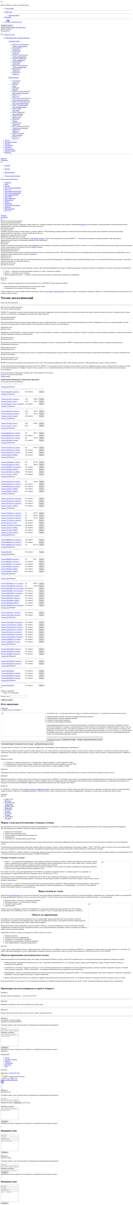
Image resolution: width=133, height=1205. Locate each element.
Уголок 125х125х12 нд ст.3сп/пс (11, 629)
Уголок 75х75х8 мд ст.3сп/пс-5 (11, 525)
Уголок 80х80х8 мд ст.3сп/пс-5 (11, 544)
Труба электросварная (19, 46)
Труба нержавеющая (19, 67)
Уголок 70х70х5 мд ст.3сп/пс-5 (11, 498)
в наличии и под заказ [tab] (53, 739)
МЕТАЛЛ (8, 801)
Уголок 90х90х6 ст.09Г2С (9, 569)
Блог (6, 1066)
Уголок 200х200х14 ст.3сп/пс (10, 675)
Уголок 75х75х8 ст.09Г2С (9, 532)
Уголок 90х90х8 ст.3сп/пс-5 (10, 566)
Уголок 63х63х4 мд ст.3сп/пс (10, 486)
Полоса (14, 121)
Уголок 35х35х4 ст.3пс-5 (9, 423)
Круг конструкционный (20, 93)
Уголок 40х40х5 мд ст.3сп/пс (10, 435)
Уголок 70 (4, 493)
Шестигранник (17, 135)
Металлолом (16, 117)
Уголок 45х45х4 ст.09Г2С (9, 455)
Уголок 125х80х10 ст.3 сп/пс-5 (11, 639)
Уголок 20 (4, 387)
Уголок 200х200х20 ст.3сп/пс (10, 678)
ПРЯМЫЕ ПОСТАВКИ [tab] (68, 739)
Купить (42, 392)
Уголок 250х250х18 (7, 685)
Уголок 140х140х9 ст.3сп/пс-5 (11, 649)
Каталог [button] (14, 38)
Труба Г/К (15, 53)
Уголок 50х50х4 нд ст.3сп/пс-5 (11, 467)
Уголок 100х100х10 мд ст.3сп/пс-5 (12, 605)
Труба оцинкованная (19, 57)
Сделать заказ (9, 149)
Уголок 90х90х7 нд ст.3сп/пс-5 (11, 564)
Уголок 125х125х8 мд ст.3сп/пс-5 (12, 622)
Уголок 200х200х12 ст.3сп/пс (10, 673)
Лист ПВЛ (15, 110)
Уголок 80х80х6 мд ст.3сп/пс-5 (11, 540)
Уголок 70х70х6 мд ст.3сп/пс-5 (11, 501)
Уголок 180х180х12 (7, 671)
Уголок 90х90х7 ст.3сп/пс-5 (10, 561)
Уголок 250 (5, 680)
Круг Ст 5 (15, 138)
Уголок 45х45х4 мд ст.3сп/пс (10, 447)
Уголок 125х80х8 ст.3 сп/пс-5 (10, 641)
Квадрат (15, 89)
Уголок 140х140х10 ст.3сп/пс (10, 651)
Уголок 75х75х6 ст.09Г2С (9, 530)
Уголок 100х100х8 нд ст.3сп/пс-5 (12, 593)
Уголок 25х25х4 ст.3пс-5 (9, 401)
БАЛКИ (7, 815)
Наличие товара (14, 15)
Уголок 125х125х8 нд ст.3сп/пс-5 (12, 634)
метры (5, 693)
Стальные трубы (14, 41)
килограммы (14, 693)
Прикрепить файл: (7, 1102)
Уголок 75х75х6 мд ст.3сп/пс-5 (11, 518)
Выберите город (6, 25)
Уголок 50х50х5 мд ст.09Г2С (10, 472)
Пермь (12, 27)
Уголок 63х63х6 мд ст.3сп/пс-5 (11, 484)
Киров (8, 27)
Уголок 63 (4, 476)
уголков (41, 238)
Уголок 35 (4, 418)
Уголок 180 (5, 666)
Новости (7, 144)
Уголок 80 (4, 535)
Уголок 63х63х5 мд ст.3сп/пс (10, 481)
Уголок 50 (4, 457)
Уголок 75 (4, 508)
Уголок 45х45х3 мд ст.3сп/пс (10, 450)
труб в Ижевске (33, 245)
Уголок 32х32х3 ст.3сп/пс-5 (10, 411)
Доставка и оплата (11, 142)
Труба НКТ (16, 64)
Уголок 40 (4, 428)
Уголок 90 (4, 554)
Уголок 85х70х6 (6, 552)
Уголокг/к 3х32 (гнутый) (9, 416)
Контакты (8, 147)
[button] (66, 383)
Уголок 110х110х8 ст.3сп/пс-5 (11, 615)
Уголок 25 (4, 394)
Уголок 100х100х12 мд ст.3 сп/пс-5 (12, 588)
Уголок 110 (4, 607)
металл (33, 789)
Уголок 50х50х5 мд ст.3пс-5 (10, 464)
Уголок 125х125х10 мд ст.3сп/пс (11, 625)
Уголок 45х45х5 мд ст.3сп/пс (10, 452)
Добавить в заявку (7, 700)
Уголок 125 (5, 617)
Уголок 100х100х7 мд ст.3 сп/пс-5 (12, 583)
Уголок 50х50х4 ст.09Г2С (9, 469)
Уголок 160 (5, 656)
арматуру (27, 789)
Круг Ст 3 (15, 96)
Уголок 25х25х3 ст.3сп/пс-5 (10, 399)
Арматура (15, 82)
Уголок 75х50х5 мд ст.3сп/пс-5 (11, 513)
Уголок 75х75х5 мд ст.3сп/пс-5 (11, 515)
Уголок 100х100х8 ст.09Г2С (10, 600)
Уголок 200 (5, 573)
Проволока (16, 124)
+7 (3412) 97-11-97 (16, 22)
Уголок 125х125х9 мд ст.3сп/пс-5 (12, 637)
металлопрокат (59, 291)
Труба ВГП (16, 50)
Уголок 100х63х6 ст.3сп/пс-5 (10, 595)
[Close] (1, 1085)
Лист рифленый (17, 114)
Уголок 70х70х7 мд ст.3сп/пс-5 (11, 503)
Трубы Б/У (15, 71)
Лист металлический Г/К (20, 100)
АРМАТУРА (9, 804)
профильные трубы (42, 789)
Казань (3, 27)
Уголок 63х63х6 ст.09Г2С (9, 491)
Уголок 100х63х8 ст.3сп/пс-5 (10, 598)
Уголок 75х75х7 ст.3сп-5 (9, 523)
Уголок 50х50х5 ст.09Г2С (9, 474)
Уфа (16, 27)
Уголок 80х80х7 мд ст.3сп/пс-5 (11, 542)
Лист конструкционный (20, 103)
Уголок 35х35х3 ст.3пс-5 (9, 426)
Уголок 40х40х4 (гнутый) (9, 440)
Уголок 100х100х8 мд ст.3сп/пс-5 (12, 586)
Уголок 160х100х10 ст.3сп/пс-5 (11, 661)
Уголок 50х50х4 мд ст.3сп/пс (10, 462)
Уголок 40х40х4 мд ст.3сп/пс (10, 433)
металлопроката (14, 895)
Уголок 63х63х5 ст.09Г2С (9, 489)
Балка (14, 86)
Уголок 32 (4, 406)
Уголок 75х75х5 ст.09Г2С (9, 527)
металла (83, 224)
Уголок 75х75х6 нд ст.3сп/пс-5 (11, 520)
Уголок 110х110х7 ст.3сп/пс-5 (11, 612)
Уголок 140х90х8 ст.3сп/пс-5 (10, 654)
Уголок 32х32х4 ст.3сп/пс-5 (10, 413)
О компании (9, 145)
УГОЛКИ (8, 818)
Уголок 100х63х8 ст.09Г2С (10, 603)
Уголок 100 (5, 578)
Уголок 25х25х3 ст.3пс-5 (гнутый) (12, 404)
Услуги (7, 140)
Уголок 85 (4, 547)
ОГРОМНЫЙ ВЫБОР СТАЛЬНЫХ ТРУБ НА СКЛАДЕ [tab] (17, 744)
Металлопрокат (14, 77)
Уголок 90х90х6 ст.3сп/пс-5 (10, 559)
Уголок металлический (20, 128)
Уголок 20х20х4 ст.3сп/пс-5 (10, 392)
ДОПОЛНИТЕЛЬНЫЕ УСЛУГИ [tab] (44, 744)
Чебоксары (21, 27)
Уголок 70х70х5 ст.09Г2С (9, 506)
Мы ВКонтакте (13, 1080)
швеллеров (34, 238)
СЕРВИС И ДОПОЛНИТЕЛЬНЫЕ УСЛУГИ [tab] (89, 739)
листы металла (49, 291)
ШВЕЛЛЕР (8, 808)
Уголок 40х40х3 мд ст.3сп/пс (10, 438)
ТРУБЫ (7, 811)
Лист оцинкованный (19, 107)
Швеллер (15, 131)
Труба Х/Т (15, 74)
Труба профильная (18, 60)
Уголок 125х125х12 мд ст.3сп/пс (11, 627)
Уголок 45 (4, 442)
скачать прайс (5, 376)
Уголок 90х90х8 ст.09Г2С (9, 571)
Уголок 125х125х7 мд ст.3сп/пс (11, 632)
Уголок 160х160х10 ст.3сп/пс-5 (11, 663)
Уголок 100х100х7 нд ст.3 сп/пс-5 (12, 591)
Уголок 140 (5, 644)
